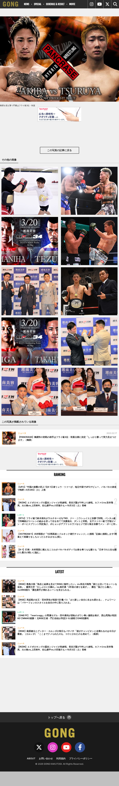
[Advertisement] (59, 684)
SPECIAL (37, 4)
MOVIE (72, 4)
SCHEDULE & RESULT (55, 4)
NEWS (26, 4)
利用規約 (61, 758)
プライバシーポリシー (80, 758)
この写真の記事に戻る (59, 150)
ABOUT (31, 758)
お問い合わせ (46, 758)
